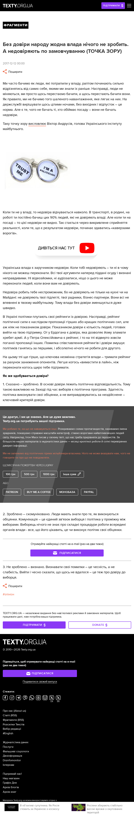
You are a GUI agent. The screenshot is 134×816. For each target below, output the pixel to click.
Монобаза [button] (67, 492)
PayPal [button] (89, 492)
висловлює (37, 124)
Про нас (8, 711)
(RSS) (14, 715)
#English (8, 733)
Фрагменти (10, 720)
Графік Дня (10, 783)
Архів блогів (11, 787)
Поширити (15, 72)
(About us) (20, 711)
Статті (6, 715)
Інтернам (8, 765)
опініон (9, 594)
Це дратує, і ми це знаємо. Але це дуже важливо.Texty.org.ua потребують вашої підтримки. (39, 419)
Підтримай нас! (12, 774)
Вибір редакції (12, 729)
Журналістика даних (15, 742)
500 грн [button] (29, 474)
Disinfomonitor (12, 760)
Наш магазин (11, 778)
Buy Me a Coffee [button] (39, 492)
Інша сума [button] (69, 474)
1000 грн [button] (48, 474)
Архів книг (9, 792)
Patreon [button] (12, 492)
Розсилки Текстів (13, 724)
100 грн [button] (10, 474)
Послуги (8, 747)
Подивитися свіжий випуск (40, 681)
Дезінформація (12, 756)
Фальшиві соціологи (16, 751)
